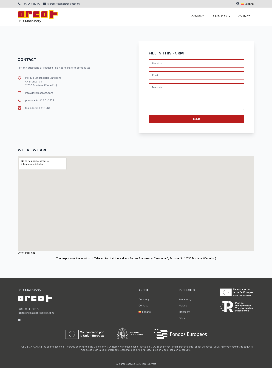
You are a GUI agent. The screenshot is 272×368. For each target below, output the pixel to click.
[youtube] (237, 4)
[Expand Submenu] (230, 16)
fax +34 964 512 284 (38, 108)
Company (197, 16)
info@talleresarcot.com (39, 92)
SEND (196, 118)
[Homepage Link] (38, 14)
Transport (184, 311)
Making (183, 305)
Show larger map (26, 252)
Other (182, 318)
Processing (185, 299)
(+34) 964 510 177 (28, 309)
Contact (244, 16)
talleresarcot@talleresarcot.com (36, 312)
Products (220, 16)
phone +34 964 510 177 (39, 100)
